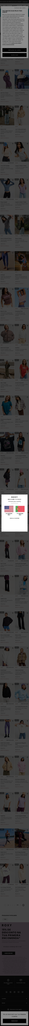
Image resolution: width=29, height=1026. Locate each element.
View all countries (14, 518)
